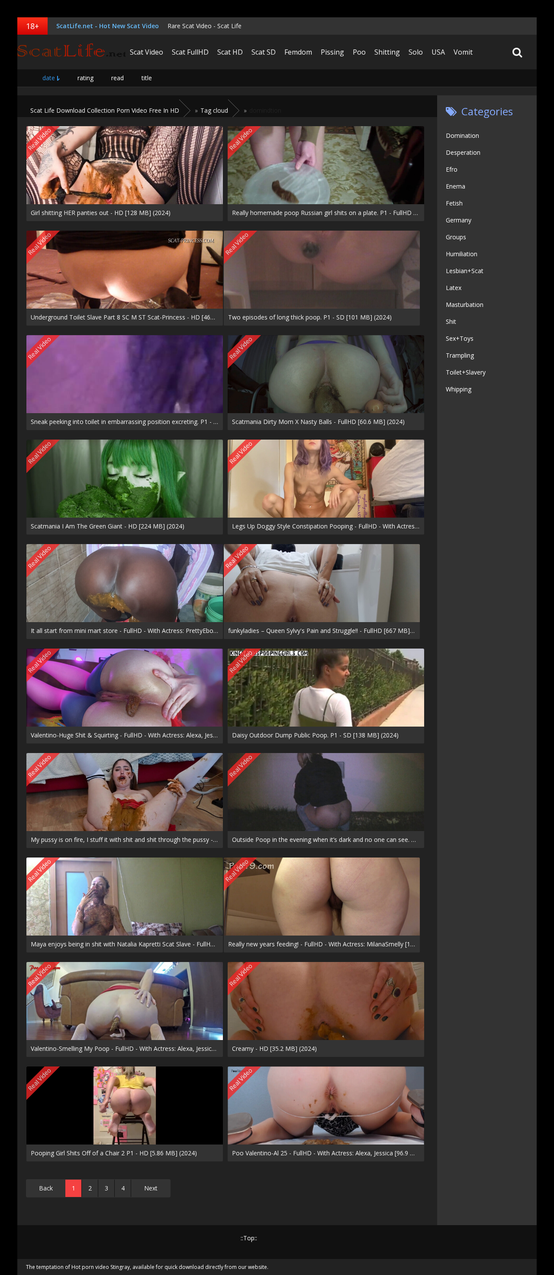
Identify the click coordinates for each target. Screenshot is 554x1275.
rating (85, 78)
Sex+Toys (459, 338)
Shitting (387, 52)
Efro (451, 169)
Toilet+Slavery (466, 372)
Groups (456, 237)
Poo (359, 52)
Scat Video (146, 52)
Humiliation (461, 254)
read (117, 78)
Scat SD (263, 52)
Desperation (463, 152)
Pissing (332, 52)
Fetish (454, 203)
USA (438, 52)
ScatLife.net (71, 52)
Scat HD (230, 52)
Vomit (463, 52)
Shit (451, 321)
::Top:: (249, 1238)
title (147, 78)
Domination (462, 135)
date (48, 78)
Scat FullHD (190, 52)
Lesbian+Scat (464, 271)
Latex (453, 288)
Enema (455, 186)
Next (151, 1188)
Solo (416, 52)
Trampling (460, 355)
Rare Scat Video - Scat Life (204, 26)
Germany (458, 220)
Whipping (458, 389)
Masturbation (464, 304)
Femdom (298, 52)
